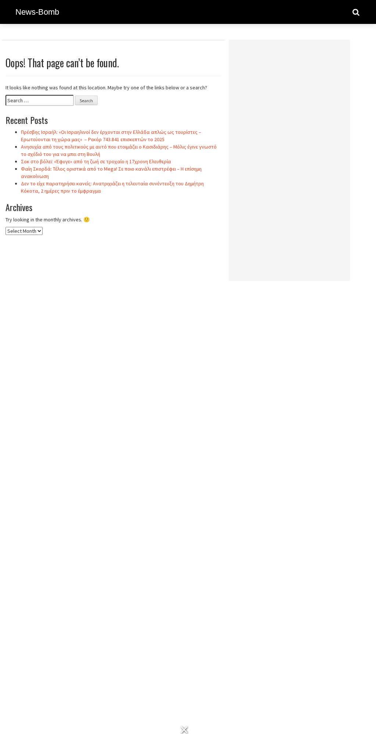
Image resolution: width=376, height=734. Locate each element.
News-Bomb (37, 12)
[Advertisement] (289, 155)
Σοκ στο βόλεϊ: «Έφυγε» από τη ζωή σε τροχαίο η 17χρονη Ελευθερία (96, 161)
